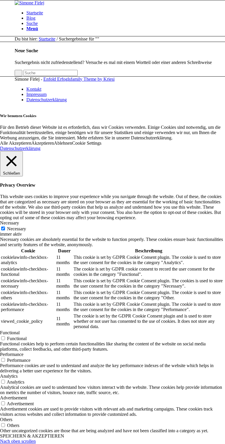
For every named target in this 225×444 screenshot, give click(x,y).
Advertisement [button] (13, 397)
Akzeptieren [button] (42, 143)
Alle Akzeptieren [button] (15, 143)
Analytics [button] (9, 376)
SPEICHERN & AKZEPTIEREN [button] (32, 435)
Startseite (47, 38)
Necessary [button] (9, 222)
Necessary (16, 228)
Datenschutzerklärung (20, 148)
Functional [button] (10, 332)
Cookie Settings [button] (86, 143)
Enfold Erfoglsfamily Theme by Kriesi (79, 79)
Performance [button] (11, 354)
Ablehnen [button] (63, 143)
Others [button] (6, 419)
